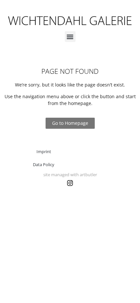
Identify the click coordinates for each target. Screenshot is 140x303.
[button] (70, 36)
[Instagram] (70, 183)
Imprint (43, 151)
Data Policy (43, 164)
